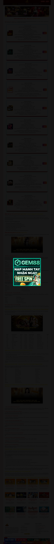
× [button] (39, 259)
